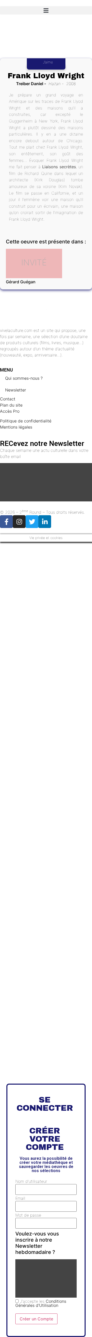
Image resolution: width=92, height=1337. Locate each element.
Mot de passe (28, 1215)
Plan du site (11, 405)
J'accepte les (40, 1303)
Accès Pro (9, 411)
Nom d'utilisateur (31, 1181)
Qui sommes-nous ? (24, 378)
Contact (7, 398)
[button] (46, 10)
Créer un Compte (36, 1318)
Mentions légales (16, 427)
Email (20, 1198)
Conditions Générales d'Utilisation (40, 1303)
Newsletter (15, 389)
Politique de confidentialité (25, 420)
